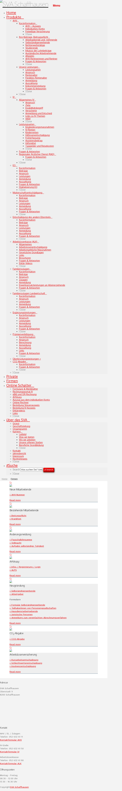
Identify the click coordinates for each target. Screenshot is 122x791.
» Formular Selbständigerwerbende (27, 605)
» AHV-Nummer (17, 494)
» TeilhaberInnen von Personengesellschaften (33, 608)
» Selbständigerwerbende (22, 591)
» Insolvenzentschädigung (23, 666)
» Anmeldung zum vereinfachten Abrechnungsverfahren (38, 617)
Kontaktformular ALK (10, 763)
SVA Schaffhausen (19, 787)
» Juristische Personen (21, 614)
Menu (56, 6)
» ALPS (13, 570)
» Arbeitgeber (17, 594)
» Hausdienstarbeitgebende (24, 611)
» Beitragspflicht (18, 515)
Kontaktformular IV (9, 751)
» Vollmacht (15, 543)
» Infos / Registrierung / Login (25, 567)
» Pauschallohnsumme (21, 539)
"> (11, 482)
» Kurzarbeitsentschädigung (24, 660)
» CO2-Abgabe (17, 639)
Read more (15, 500)
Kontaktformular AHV (11, 740)
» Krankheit (15, 518)
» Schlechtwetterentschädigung (26, 663)
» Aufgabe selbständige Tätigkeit (27, 546)
